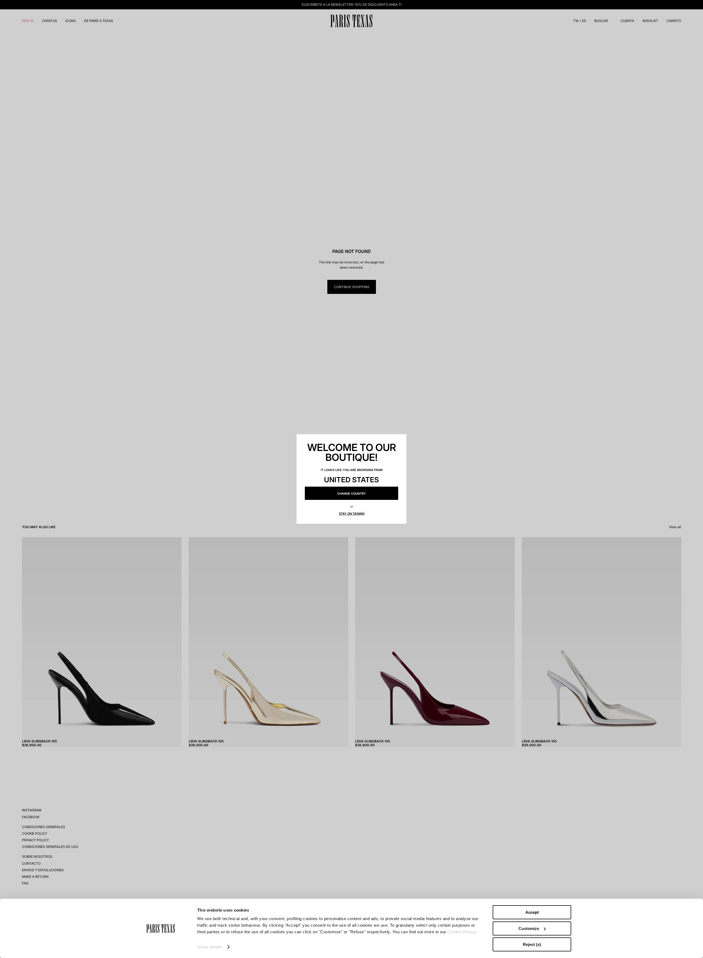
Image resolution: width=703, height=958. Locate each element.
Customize (528, 928)
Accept (532, 912)
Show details (209, 947)
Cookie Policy (461, 931)
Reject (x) (532, 944)
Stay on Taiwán (351, 514)
